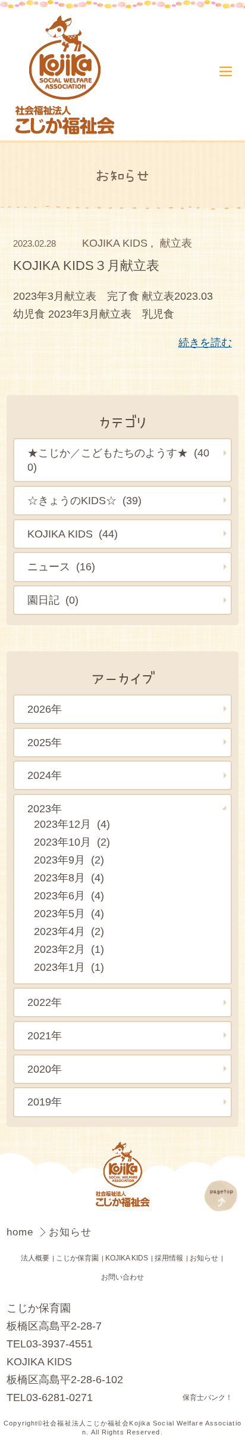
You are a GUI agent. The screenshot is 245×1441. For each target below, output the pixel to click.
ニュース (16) (61, 567)
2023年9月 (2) (69, 860)
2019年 (44, 1102)
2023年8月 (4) (69, 878)
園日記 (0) (52, 600)
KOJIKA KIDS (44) (72, 534)
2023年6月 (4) (69, 896)
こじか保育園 (77, 1258)
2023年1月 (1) (69, 967)
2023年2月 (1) (69, 949)
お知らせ (204, 1258)
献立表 (176, 243)
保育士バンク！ (208, 1397)
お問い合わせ (122, 1277)
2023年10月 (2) (72, 842)
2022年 (44, 1002)
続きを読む (205, 343)
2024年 (44, 775)
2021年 (44, 1036)
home (22, 1231)
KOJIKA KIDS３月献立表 (86, 265)
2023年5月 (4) (69, 914)
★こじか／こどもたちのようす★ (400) (118, 460)
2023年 (44, 809)
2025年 (44, 743)
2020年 (44, 1069)
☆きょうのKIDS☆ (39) (84, 501)
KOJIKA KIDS (114, 243)
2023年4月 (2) (69, 931)
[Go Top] (220, 1195)
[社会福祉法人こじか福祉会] (67, 75)
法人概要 (35, 1258)
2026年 (44, 709)
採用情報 (169, 1258)
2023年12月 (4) (72, 824)
